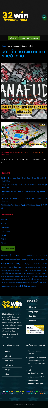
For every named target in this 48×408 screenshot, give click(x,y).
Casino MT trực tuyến (37, 256)
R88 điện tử (12, 273)
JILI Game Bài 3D (42, 264)
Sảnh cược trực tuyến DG (39, 276)
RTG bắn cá (19, 273)
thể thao (32, 279)
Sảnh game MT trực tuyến (9, 279)
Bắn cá (4, 219)
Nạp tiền (32, 316)
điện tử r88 (17, 286)
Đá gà (3, 223)
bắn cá (12, 255)
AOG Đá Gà (4, 256)
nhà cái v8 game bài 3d (20, 270)
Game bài (5, 227)
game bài (12, 263)
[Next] (43, 91)
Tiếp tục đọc (24, 115)
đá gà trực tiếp (31, 286)
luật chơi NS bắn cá (29, 267)
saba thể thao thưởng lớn (9, 276)
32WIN (31, 354)
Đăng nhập (33, 311)
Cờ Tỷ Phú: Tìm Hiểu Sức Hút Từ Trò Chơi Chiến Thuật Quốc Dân (22, 153)
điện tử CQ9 (9, 286)
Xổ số (3, 243)
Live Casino (5, 231)
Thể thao (4, 239)
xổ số (38, 282)
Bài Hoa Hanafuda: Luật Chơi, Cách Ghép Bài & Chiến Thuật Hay (24, 99)
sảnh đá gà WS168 (22, 279)
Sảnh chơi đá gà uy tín (24, 276)
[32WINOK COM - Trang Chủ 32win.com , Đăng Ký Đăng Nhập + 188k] (15, 17)
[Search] (32, 17)
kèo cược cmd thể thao (7, 267)
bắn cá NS (20, 256)
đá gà (23, 285)
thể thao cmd (41, 279)
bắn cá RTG (27, 256)
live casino (18, 267)
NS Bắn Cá (30, 270)
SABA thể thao (42, 273)
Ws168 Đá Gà (32, 282)
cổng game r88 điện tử (35, 259)
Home (4, 46)
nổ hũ (5, 273)
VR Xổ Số (24, 282)
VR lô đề (19, 282)
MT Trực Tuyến (40, 267)
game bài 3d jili (23, 264)
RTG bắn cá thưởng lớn (31, 273)
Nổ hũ (3, 235)
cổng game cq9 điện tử (21, 259)
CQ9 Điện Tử (11, 259)
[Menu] (44, 17)
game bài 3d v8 (32, 264)
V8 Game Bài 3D (12, 282)
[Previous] (5, 91)
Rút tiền (32, 320)
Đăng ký (32, 307)
